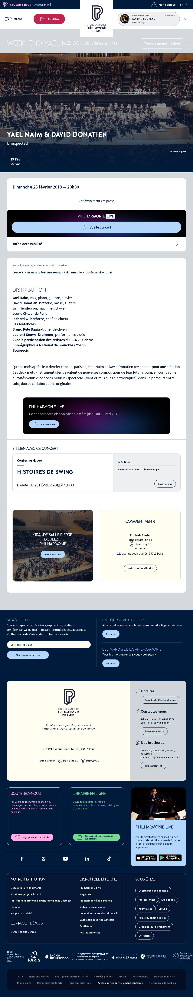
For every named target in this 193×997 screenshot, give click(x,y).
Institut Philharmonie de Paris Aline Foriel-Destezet (41, 900)
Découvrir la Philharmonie (26, 888)
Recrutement (140, 976)
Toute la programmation (162, 43)
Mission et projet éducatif (26, 894)
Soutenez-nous (20, 4)
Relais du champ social (152, 917)
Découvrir (111, 634)
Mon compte (167, 4)
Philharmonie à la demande (96, 900)
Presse (122, 976)
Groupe (163, 908)
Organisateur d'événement (154, 926)
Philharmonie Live (90, 888)
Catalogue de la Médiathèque (97, 919)
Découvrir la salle (52, 554)
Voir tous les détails (140, 568)
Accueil (16, 265)
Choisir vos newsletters (28, 655)
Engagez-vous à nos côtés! (36, 837)
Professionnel (147, 899)
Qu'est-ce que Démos (23, 931)
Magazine (85, 894)
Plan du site (24, 983)
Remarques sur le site (49, 983)
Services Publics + (164, 976)
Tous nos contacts (154, 731)
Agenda (53, 18)
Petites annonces (90, 932)
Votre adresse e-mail (21, 644)
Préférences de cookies (162, 983)
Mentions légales (39, 976)
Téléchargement (153, 765)
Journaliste (145, 908)
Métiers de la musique (92, 907)
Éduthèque (86, 926)
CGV (20, 976)
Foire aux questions (80, 983)
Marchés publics (103, 976)
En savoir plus (165, 483)
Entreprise (145, 935)
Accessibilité (42, 4)
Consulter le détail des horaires (160, 700)
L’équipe (15, 907)
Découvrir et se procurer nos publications (99, 837)
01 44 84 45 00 (166, 719)
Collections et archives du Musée (99, 913)
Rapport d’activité (21, 913)
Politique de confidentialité (71, 976)
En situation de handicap (153, 890)
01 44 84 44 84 (161, 722)
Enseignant (168, 899)
